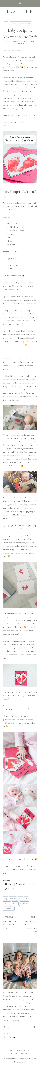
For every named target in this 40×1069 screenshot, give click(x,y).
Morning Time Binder (20, 1053)
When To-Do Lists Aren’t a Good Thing (10, 922)
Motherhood (20, 43)
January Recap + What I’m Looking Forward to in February (30, 924)
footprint (7, 903)
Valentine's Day (9, 908)
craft (20, 899)
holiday (15, 903)
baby (5, 899)
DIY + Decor (11, 41)
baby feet (13, 899)
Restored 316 (21, 1062)
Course (26, 1050)
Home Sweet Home (25, 41)
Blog (19, 1050)
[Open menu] (20, 3)
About (13, 1050)
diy (26, 899)
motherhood (24, 903)
